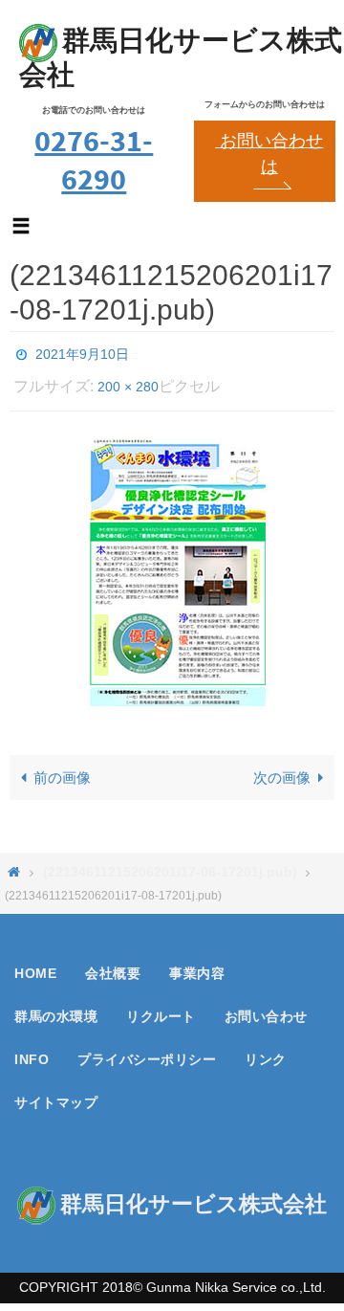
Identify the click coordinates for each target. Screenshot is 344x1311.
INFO (31, 1048)
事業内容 (197, 961)
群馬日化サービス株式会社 (180, 57)
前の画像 (62, 767)
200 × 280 (128, 379)
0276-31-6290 (93, 159)
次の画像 (282, 767)
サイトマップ (55, 1092)
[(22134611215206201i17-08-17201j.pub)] (172, 561)
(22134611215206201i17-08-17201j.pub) (170, 861)
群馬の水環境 (55, 1005)
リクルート (161, 1005)
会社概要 (112, 961)
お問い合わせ (266, 1005)
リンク (266, 1048)
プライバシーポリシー (146, 1048)
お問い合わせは (269, 153)
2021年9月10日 (82, 352)
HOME (35, 961)
